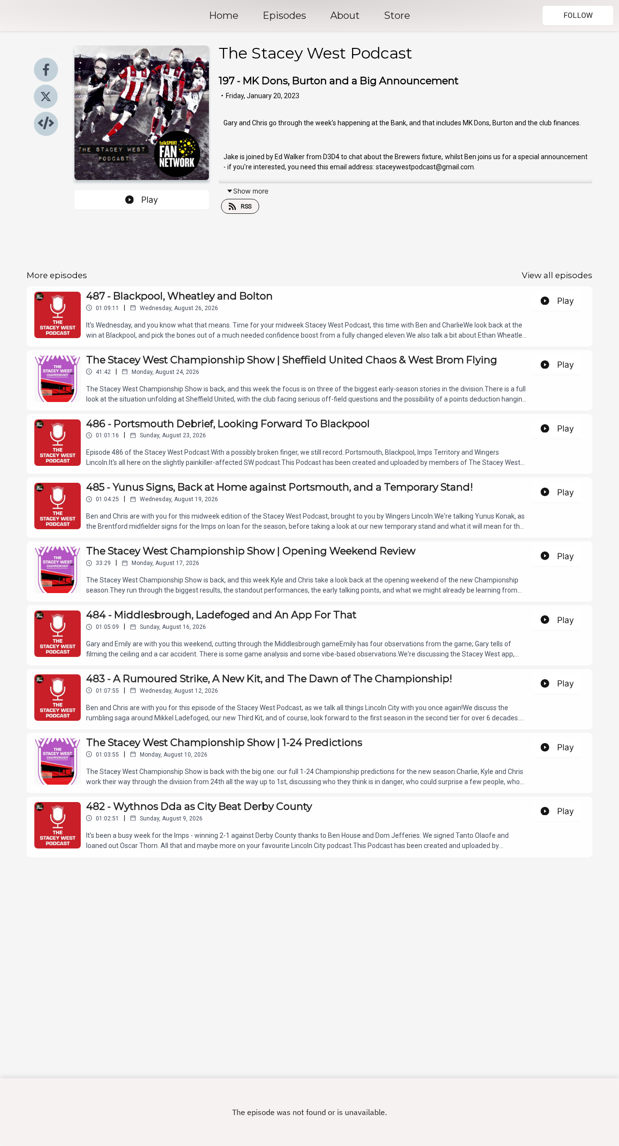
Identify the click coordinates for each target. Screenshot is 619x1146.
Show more (250, 191)
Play (149, 199)
